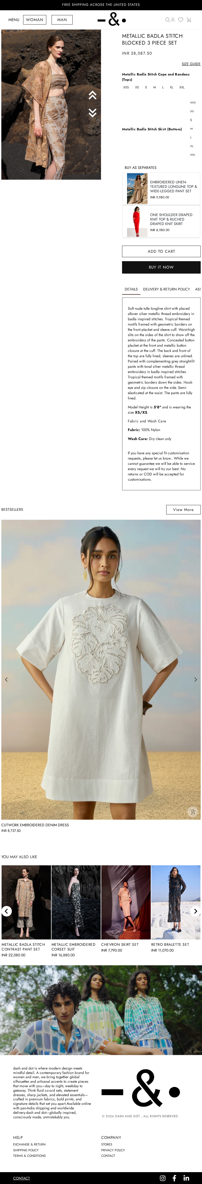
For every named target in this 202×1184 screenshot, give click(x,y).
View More (183, 510)
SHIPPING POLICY (26, 1150)
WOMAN (34, 20)
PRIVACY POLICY (113, 1150)
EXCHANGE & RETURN (29, 1144)
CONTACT (108, 1155)
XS (137, 87)
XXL (181, 87)
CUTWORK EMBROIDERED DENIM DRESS (35, 825)
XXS (126, 87)
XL (171, 87)
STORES (106, 1144)
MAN (62, 20)
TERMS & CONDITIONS (29, 1155)
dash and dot (127, 1116)
